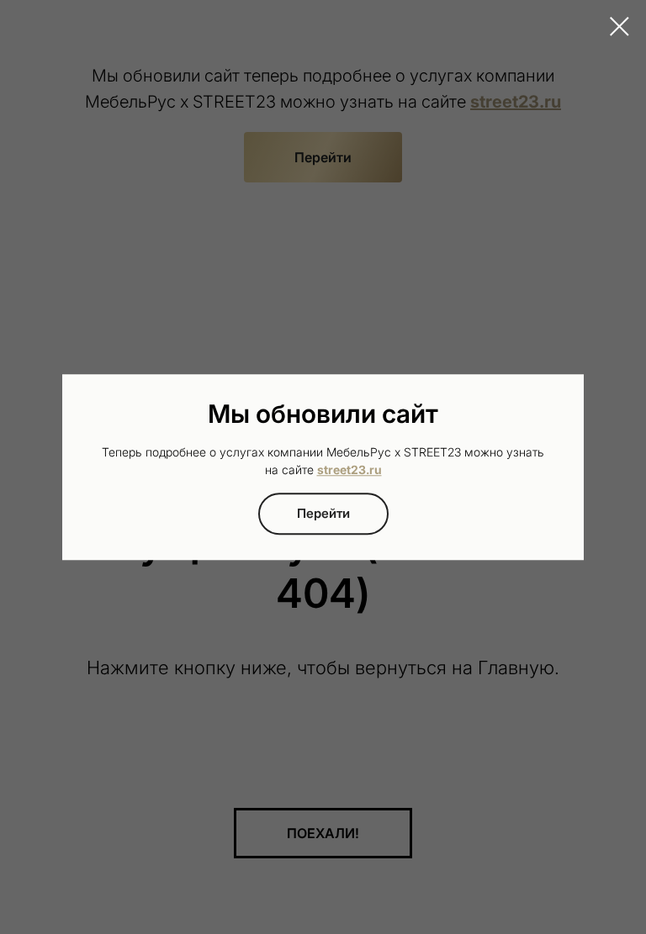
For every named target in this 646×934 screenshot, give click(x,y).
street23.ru (349, 470)
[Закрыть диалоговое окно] (619, 26)
